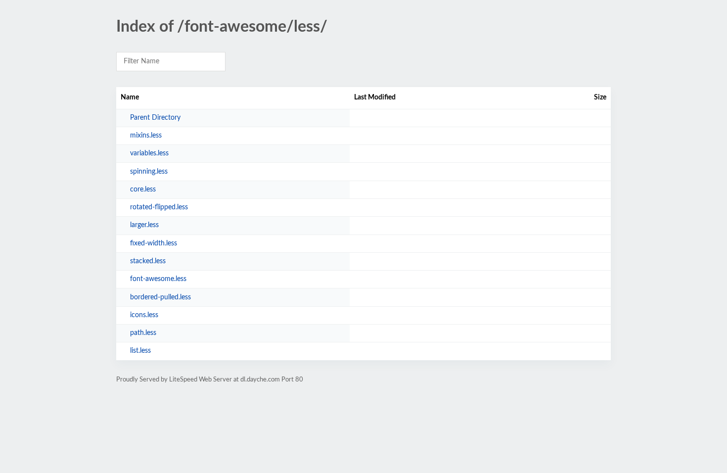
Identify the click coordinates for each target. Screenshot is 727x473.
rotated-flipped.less (159, 207)
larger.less (144, 225)
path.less (143, 333)
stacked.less (148, 261)
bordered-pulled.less (160, 297)
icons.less (144, 315)
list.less (140, 350)
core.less (143, 189)
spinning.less (149, 171)
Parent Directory (155, 117)
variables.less (149, 153)
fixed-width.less (153, 243)
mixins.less (146, 135)
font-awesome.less (158, 279)
